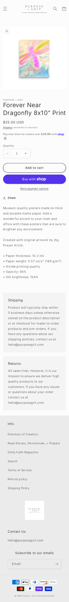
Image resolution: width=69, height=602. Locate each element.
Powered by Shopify (45, 596)
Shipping (7, 127)
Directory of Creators (23, 434)
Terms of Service (20, 470)
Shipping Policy (18, 488)
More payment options (34, 188)
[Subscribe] (56, 564)
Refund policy (17, 479)
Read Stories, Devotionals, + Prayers (34, 443)
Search (13, 461)
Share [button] (12, 198)
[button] (5, 8)
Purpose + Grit (28, 596)
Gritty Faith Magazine (23, 452)
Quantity (8, 145)
